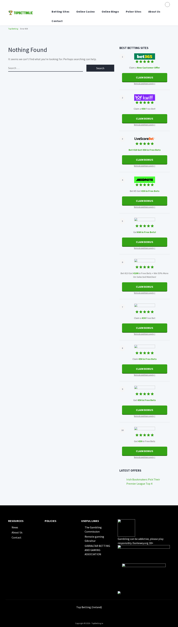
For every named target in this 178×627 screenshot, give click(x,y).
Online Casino (85, 11)
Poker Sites (133, 11)
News (15, 527)
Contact (57, 21)
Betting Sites (61, 11)
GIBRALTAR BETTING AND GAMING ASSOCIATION (97, 550)
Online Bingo (110, 11)
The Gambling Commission (93, 529)
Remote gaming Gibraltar (94, 538)
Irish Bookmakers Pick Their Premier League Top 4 (143, 481)
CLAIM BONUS (144, 77)
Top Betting (13, 28)
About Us (154, 11)
